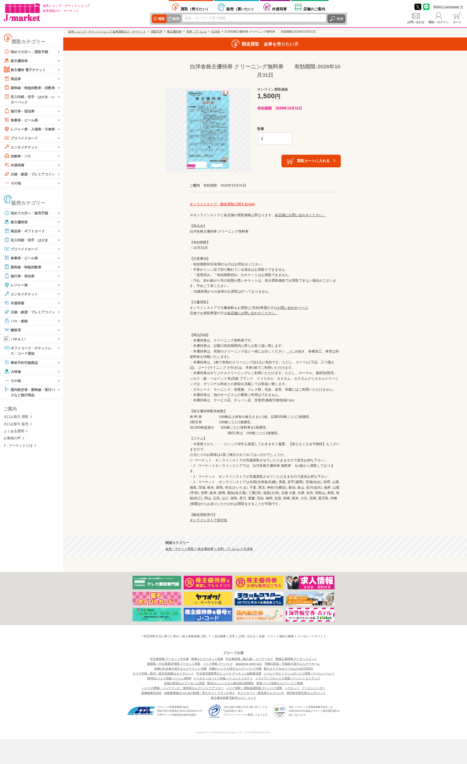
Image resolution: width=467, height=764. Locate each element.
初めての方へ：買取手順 (29, 52)
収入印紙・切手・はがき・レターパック (33, 99)
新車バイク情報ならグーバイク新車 (279, 683)
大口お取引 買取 (16, 417)
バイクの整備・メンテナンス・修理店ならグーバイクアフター (183, 688)
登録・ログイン (438, 22)
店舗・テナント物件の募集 (276, 636)
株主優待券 (19, 61)
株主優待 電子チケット (28, 70)
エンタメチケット (24, 147)
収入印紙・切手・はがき (29, 240)
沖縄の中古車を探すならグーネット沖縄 (180, 668)
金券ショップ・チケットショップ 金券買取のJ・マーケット (107, 31)
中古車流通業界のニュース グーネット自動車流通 (228, 673)
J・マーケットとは (18, 445)
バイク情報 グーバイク (218, 663)
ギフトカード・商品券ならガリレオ (260, 693)
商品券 (16, 79)
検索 (340, 19)
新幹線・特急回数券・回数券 (33, 88)
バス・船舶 (19, 321)
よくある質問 (14, 431)
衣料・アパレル (196, 31)
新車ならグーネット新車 (207, 659)
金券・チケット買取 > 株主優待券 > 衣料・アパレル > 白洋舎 (209, 549)
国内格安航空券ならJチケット (306, 693)
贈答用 (16, 330)
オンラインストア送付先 (208, 520)
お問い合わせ (416, 22)
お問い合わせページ (292, 308)
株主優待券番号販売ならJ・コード (233, 698)
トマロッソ (292, 688)
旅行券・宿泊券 (23, 111)
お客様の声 (12, 438)
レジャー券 (19, 285)
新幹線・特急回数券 (26, 267)
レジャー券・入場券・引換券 (33, 129)
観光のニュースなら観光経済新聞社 (230, 683)
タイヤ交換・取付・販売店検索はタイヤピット (163, 673)
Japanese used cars (248, 663)
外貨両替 (279, 9)
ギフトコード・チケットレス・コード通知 (31, 350)
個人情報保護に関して (196, 636)
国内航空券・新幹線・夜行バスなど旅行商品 (33, 392)
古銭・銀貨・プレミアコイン (33, 174)
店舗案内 (314, 9)
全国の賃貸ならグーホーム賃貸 (184, 683)
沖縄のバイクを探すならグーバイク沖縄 (235, 668)
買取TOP (156, 31)
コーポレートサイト (310, 636)
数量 (260, 129)
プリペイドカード (24, 138)
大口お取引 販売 (16, 424)
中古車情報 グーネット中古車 (169, 659)
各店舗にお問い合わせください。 (300, 215)
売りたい (195, 9)
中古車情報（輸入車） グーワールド (249, 659)
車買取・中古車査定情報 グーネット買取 (173, 663)
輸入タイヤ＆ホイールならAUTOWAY (288, 668)
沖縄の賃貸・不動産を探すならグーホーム (292, 663)
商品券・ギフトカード (28, 231)
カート (457, 22)
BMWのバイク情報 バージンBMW (169, 678)
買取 (161, 19)
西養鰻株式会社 (151, 693)
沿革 (232, 636)
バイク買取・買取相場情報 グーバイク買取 (254, 688)
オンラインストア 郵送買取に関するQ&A (222, 204)
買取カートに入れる (313, 161)
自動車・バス (21, 156)
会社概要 (220, 636)
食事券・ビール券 (24, 120)
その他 (16, 183)
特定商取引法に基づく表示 (161, 636)
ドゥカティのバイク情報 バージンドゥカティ (223, 678)
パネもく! (18, 339)
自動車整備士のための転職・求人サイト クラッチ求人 (199, 693)
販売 (176, 19)
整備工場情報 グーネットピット (296, 659)
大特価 (16, 371)
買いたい (241, 9)
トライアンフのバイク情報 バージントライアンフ (287, 678)
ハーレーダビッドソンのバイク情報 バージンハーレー (299, 673)
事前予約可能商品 (24, 362)
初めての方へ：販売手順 (29, 213)
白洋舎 (215, 31)
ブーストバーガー (313, 688)
